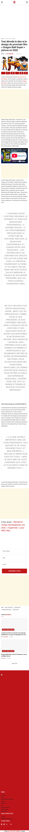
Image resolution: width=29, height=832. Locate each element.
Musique (3, 795)
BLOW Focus (4, 809)
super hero (16, 609)
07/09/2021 (8, 658)
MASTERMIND (9, 53)
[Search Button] (27, 2)
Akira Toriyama (9, 607)
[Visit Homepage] (14, 2)
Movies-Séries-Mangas (10, 38)
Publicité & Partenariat (7, 818)
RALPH (4, 658)
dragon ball (17, 607)
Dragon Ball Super (6, 609)
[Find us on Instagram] (4, 824)
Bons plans (4, 811)
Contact (3, 816)
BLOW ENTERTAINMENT (14, 831)
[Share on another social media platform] (26, 73)
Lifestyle (3, 803)
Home (2, 38)
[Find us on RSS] (11, 824)
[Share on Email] (21, 73)
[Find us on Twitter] (6, 824)
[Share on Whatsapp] (13, 73)
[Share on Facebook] (3, 73)
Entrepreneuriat (5, 807)
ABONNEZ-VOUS (14, 571)
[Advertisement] (14, 20)
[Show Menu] (2, 2)
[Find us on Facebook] (1, 824)
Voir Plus (14, 663)
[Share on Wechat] (17, 73)
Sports (3, 801)
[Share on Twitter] (8, 73)
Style (2, 797)
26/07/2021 (18, 53)
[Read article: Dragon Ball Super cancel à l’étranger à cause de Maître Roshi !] (14, 646)
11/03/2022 (11, 636)
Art (2, 805)
